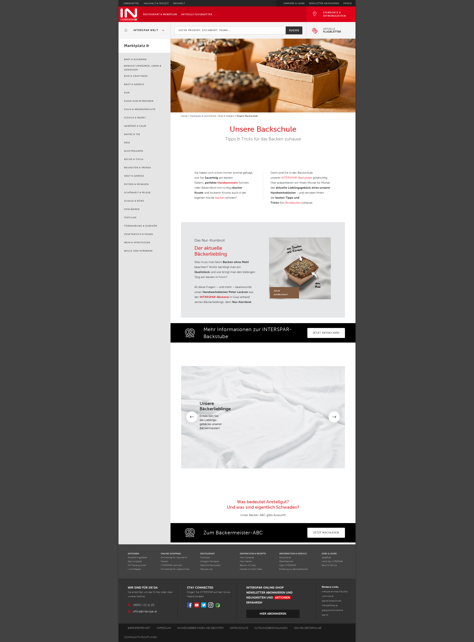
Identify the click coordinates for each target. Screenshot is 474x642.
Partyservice (206, 569)
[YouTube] (196, 605)
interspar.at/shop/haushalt (335, 591)
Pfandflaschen (286, 561)
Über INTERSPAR (287, 565)
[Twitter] (203, 605)
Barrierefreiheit (139, 628)
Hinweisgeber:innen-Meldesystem (200, 628)
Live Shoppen (134, 569)
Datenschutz (239, 628)
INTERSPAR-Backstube (296, 177)
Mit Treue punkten (137, 565)
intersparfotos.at (330, 605)
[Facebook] (189, 605)
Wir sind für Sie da (143, 587)
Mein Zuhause (247, 557)
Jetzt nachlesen (326, 532)
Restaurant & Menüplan (160, 14)
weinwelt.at (327, 596)
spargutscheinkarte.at (332, 610)
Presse (347, 3)
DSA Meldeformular (307, 628)
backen (220, 197)
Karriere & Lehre (294, 3)
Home (184, 116)
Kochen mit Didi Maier (251, 569)
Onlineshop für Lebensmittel (175, 569)
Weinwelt (179, 3)
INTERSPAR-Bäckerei (214, 297)
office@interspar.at (145, 611)
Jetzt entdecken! (326, 332)
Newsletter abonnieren (324, 3)
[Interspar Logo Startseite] (128, 14)
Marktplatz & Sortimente (203, 116)
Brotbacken (293, 202)
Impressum (164, 628)
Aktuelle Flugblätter (196, 14)
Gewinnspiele (135, 561)
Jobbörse (326, 557)
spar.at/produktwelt (331, 601)
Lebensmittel (131, 3)
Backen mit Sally (248, 565)
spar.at (325, 615)
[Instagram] (210, 605)
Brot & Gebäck (226, 116)
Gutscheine (285, 557)
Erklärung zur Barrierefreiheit (293, 569)
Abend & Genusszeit (210, 565)
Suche (294, 30)
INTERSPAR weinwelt (171, 565)
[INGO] (217, 605)
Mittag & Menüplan (209, 561)
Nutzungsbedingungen (271, 628)
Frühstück (205, 557)
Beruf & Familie (329, 565)
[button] (145, 30)
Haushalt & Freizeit (156, 3)
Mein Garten (246, 561)
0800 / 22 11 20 (143, 604)
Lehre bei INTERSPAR (332, 561)
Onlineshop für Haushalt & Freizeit (174, 559)
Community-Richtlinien (140, 637)
